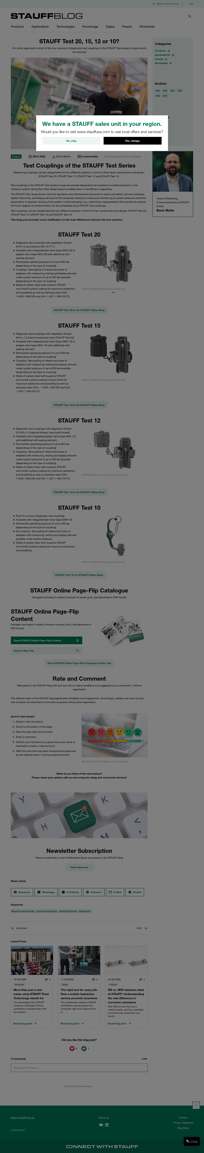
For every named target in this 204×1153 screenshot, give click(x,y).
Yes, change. (132, 140)
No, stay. (71, 140)
